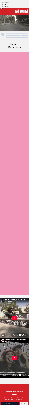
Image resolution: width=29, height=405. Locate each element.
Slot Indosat (5, 6)
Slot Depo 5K (6, 4)
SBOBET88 (5, 3)
